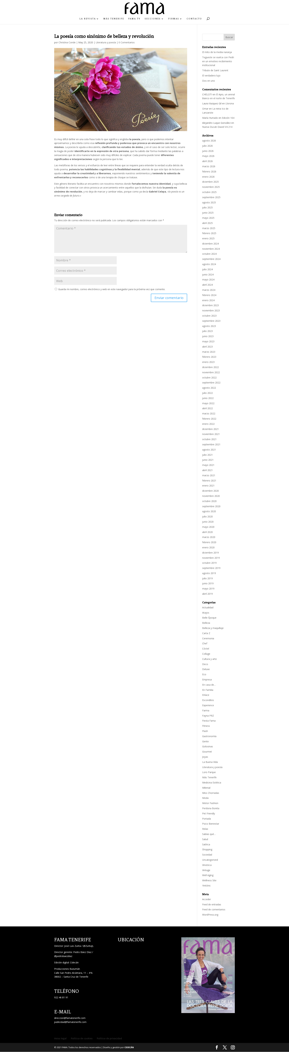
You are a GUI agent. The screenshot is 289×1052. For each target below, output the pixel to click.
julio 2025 (207, 207)
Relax (205, 828)
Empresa (207, 679)
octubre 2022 (209, 377)
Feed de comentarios (213, 909)
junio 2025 (208, 212)
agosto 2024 (209, 264)
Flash (205, 731)
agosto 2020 (209, 511)
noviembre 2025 (211, 186)
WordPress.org (210, 914)
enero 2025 (208, 238)
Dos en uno (208, 80)
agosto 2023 (209, 326)
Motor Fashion (210, 803)
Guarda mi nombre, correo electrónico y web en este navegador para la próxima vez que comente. (111, 289)
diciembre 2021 (210, 429)
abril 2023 (207, 346)
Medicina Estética (211, 782)
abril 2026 (207, 161)
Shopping (207, 849)
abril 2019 (207, 593)
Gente (205, 741)
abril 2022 (207, 408)
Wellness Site (209, 880)
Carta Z (206, 633)
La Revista (87, 19)
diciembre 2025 (210, 181)
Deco (205, 664)
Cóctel (205, 648)
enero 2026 (208, 176)
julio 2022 (207, 392)
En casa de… (209, 684)
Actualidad (207, 607)
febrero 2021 (209, 480)
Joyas (205, 756)
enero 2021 (208, 485)
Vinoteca (207, 865)
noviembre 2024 (211, 248)
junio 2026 (208, 151)
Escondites (208, 700)
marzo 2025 (208, 228)
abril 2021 (207, 470)
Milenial (206, 787)
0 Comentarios (127, 42)
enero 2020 (208, 547)
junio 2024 (208, 274)
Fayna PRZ (208, 715)
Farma (205, 710)
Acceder (206, 899)
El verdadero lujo (211, 75)
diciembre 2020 (210, 490)
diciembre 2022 (210, 367)
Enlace (205, 694)
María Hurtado (210, 117)
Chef (204, 643)
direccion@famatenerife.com (69, 1018)
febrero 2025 (209, 233)
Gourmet (207, 751)
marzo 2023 (208, 351)
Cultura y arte (209, 659)
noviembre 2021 (211, 434)
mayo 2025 (208, 217)
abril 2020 (207, 532)
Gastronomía (209, 736)
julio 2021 (207, 454)
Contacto (194, 19)
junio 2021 (208, 459)
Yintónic (206, 885)
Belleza (206, 622)
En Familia (207, 689)
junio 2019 (208, 583)
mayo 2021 (208, 465)
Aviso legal (60, 1038)
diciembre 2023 (210, 305)
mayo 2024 (208, 279)
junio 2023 (208, 336)
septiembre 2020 (211, 506)
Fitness (206, 725)
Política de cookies (81, 1038)
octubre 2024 (209, 253)
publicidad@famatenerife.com (70, 1022)
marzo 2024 (208, 289)
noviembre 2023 (211, 310)
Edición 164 (228, 117)
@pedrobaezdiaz (63, 956)
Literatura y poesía (106, 42)
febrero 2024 (209, 295)
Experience (208, 705)
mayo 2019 (208, 588)
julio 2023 (207, 331)
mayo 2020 (208, 526)
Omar (205, 108)
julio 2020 (207, 516)
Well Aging (207, 875)
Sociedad (207, 854)
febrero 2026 (209, 171)
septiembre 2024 (211, 259)
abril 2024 (207, 284)
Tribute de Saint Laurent (215, 70)
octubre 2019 (209, 562)
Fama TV (134, 19)
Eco (204, 674)
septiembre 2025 (211, 197)
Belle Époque (209, 617)
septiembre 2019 (211, 568)
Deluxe (206, 669)
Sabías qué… (209, 834)
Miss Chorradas (210, 792)
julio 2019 (207, 578)
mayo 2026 (208, 156)
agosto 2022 (209, 387)
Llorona (229, 103)
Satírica (206, 844)
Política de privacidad (109, 1038)
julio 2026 (207, 145)
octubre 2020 (209, 501)
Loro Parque (209, 772)
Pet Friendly (208, 813)
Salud (205, 839)
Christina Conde (67, 42)
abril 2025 (207, 223)
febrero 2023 (209, 356)
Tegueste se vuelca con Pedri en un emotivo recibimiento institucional (218, 61)
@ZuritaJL (88, 945)
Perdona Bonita (210, 808)
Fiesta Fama (209, 720)
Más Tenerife (113, 19)
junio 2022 (208, 398)
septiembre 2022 (211, 382)
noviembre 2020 (211, 495)
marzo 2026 (208, 166)
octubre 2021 (209, 439)
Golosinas (207, 746)
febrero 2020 (209, 542)
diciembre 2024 (210, 243)
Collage (206, 653)
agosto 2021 (209, 449)
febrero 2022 (209, 418)
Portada (206, 818)
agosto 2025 (209, 202)
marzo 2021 (208, 475)
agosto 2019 (209, 573)
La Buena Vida (210, 762)
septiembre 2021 (211, 444)
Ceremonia (208, 638)
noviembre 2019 (211, 557)
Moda (205, 797)
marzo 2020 (208, 537)
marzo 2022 (208, 413)
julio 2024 (207, 269)
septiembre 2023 (211, 320)
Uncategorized (210, 859)
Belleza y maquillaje (213, 628)
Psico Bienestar (210, 823)
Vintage (206, 870)
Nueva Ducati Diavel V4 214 (217, 126)
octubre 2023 (209, 315)
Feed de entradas (211, 904)
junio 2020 (208, 521)
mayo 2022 (208, 403)
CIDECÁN (129, 1047)
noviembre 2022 (211, 372)
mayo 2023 (208, 341)
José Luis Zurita (72, 945)
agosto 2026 (209, 140)
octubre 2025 (209, 192)
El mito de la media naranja (217, 52)
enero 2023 (208, 362)
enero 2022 (208, 423)
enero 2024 (208, 300)
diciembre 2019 (210, 552)
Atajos (205, 612)
